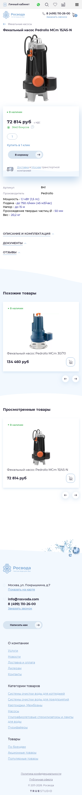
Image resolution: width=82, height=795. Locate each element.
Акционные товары (22, 752)
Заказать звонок (56, 17)
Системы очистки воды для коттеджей (36, 693)
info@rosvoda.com (23, 599)
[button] (65, 378)
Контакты (15, 674)
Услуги (13, 650)
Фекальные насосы (20, 24)
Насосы (13, 711)
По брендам (17, 747)
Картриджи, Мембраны (25, 705)
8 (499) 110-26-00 (22, 604)
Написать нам (19, 624)
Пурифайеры (18, 727)
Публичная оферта (41, 779)
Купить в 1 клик (18, 145)
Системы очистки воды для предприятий (38, 699)
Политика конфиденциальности (41, 773)
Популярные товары (23, 758)
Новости (14, 656)
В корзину (21, 154)
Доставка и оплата (21, 662)
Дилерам (14, 668)
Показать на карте (21, 589)
